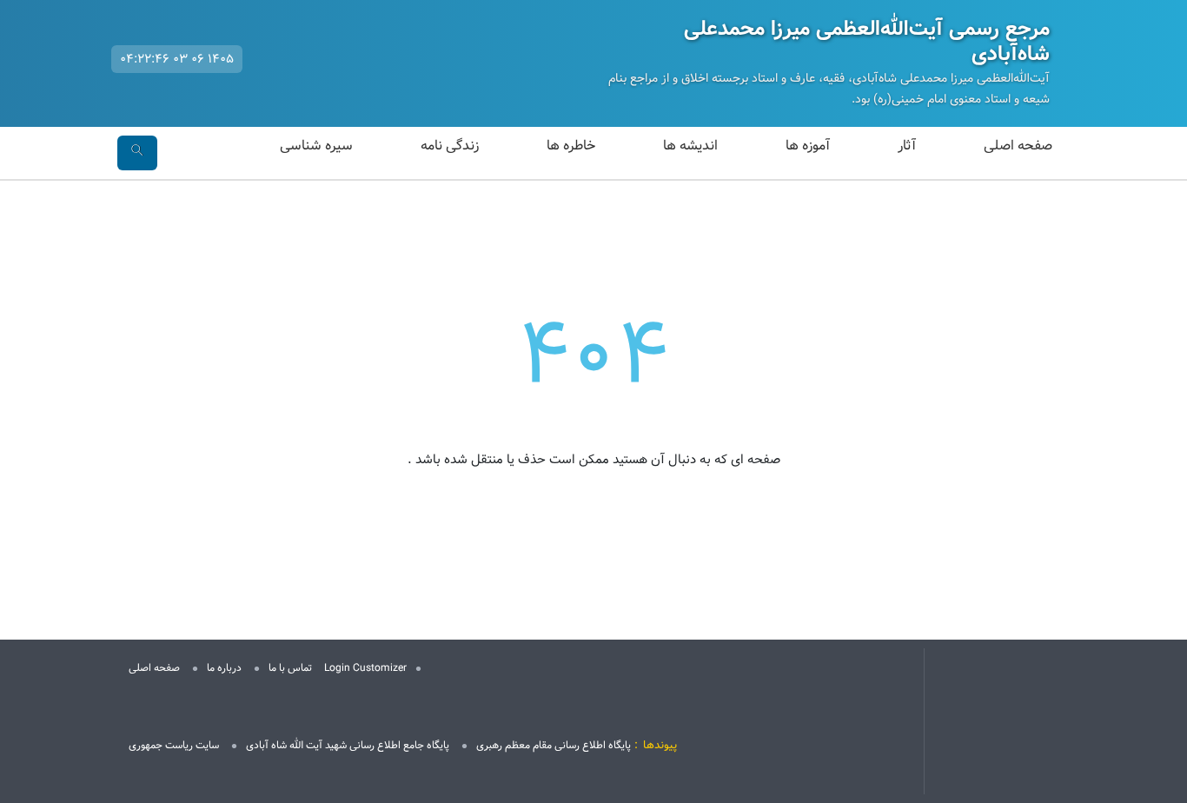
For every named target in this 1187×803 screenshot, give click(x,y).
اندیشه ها (690, 145)
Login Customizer (365, 668)
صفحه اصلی (1018, 145)
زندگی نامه (450, 145)
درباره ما (224, 668)
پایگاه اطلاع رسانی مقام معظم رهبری (553, 745)
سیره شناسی (316, 145)
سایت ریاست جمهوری (174, 745)
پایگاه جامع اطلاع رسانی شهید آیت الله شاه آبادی (347, 745)
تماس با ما (290, 668)
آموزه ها (808, 145)
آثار (907, 145)
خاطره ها (571, 145)
